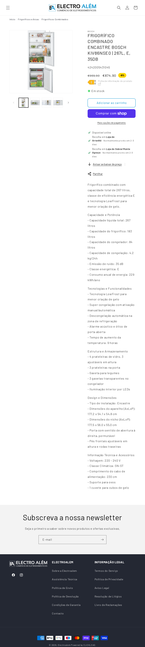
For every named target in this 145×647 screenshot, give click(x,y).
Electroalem (64, 645)
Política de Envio (62, 587)
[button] (8, 8)
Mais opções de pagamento (111, 122)
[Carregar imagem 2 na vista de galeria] (35, 102)
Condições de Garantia (66, 604)
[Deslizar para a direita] (68, 102)
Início (12, 19)
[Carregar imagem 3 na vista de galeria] (46, 102)
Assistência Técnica (64, 579)
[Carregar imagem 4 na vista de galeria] (58, 102)
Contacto (58, 613)
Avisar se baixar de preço (107, 164)
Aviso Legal (102, 587)
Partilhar (98, 173)
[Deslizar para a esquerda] (13, 102)
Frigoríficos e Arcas (28, 19)
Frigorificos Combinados (55, 19)
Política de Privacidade (109, 579)
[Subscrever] (102, 539)
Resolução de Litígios (108, 596)
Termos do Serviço (106, 570)
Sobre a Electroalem (64, 570)
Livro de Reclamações (108, 604)
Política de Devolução (65, 596)
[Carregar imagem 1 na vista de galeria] (23, 102)
